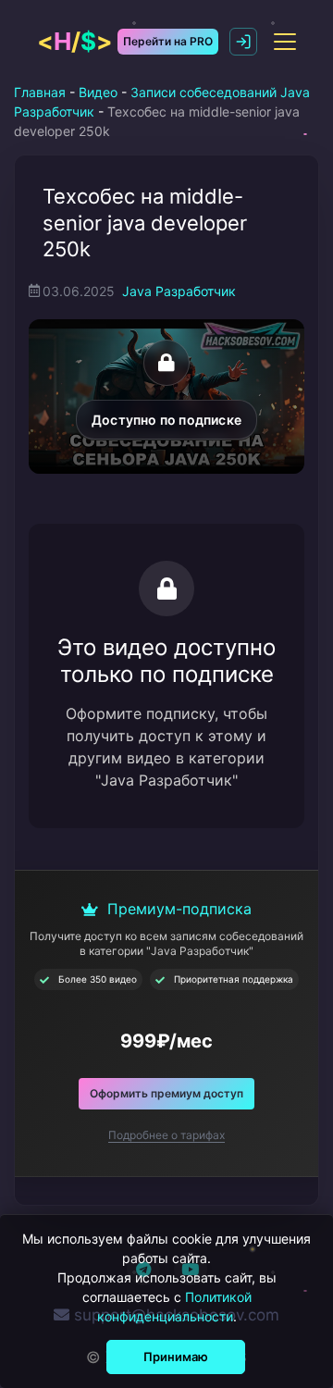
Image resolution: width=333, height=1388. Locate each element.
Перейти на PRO (168, 41)
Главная (40, 92)
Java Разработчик (179, 291)
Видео (98, 92)
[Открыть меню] (285, 42)
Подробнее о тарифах (166, 1135)
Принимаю (175, 1356)
